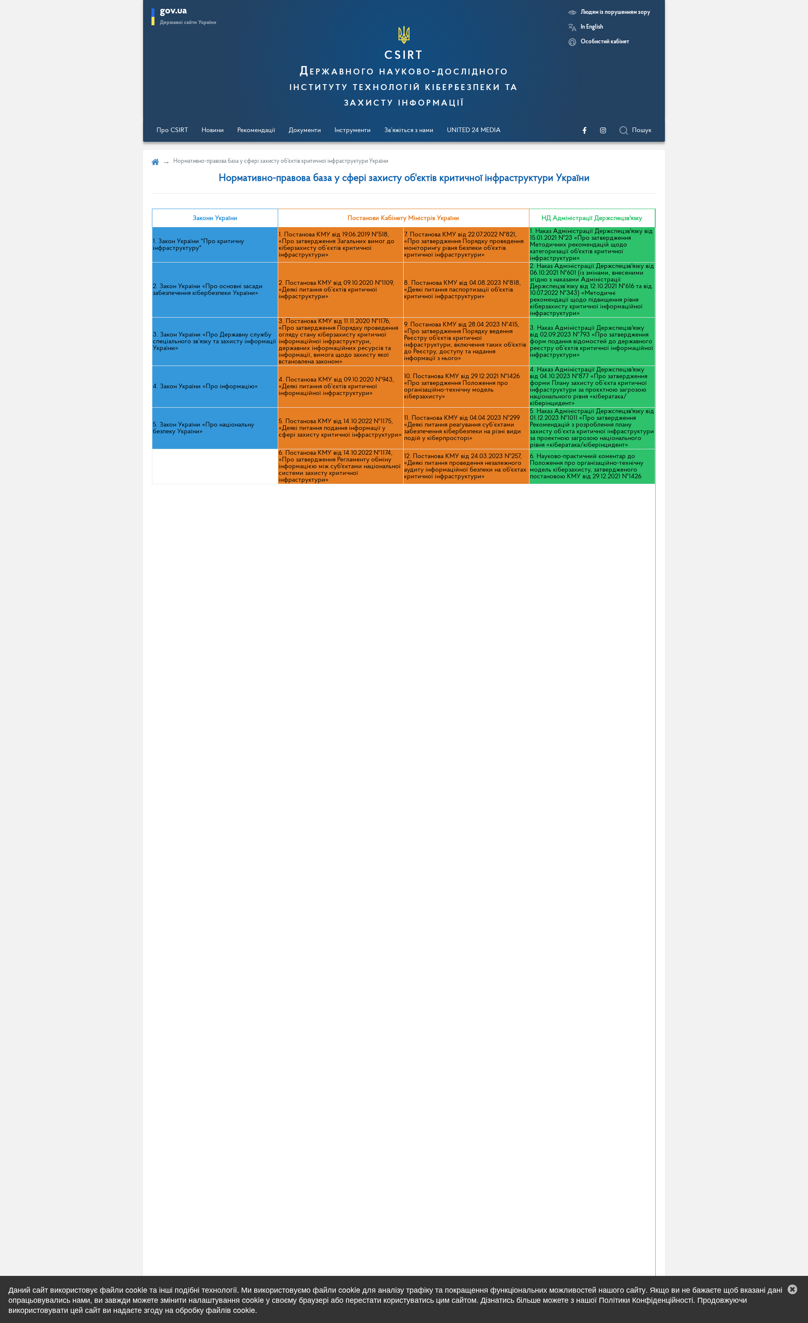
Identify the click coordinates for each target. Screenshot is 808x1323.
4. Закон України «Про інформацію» (205, 386)
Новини (213, 130)
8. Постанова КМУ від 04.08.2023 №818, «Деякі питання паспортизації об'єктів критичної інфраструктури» (462, 290)
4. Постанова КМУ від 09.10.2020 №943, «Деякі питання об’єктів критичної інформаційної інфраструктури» (336, 386)
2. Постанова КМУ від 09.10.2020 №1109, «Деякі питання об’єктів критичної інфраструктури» (336, 290)
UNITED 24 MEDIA (474, 130)
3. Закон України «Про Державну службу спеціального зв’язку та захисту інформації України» (214, 341)
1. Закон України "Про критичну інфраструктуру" (198, 245)
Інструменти (353, 130)
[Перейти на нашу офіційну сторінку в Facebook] (584, 130)
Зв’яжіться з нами (408, 130)
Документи (305, 130)
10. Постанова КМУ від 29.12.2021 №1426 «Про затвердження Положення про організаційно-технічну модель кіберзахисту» (462, 386)
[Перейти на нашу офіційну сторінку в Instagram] (603, 130)
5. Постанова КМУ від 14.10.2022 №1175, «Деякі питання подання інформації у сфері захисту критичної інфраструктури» (340, 428)
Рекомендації (256, 130)
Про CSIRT (172, 130)
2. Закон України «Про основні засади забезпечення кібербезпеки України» (208, 290)
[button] (792, 1289)
